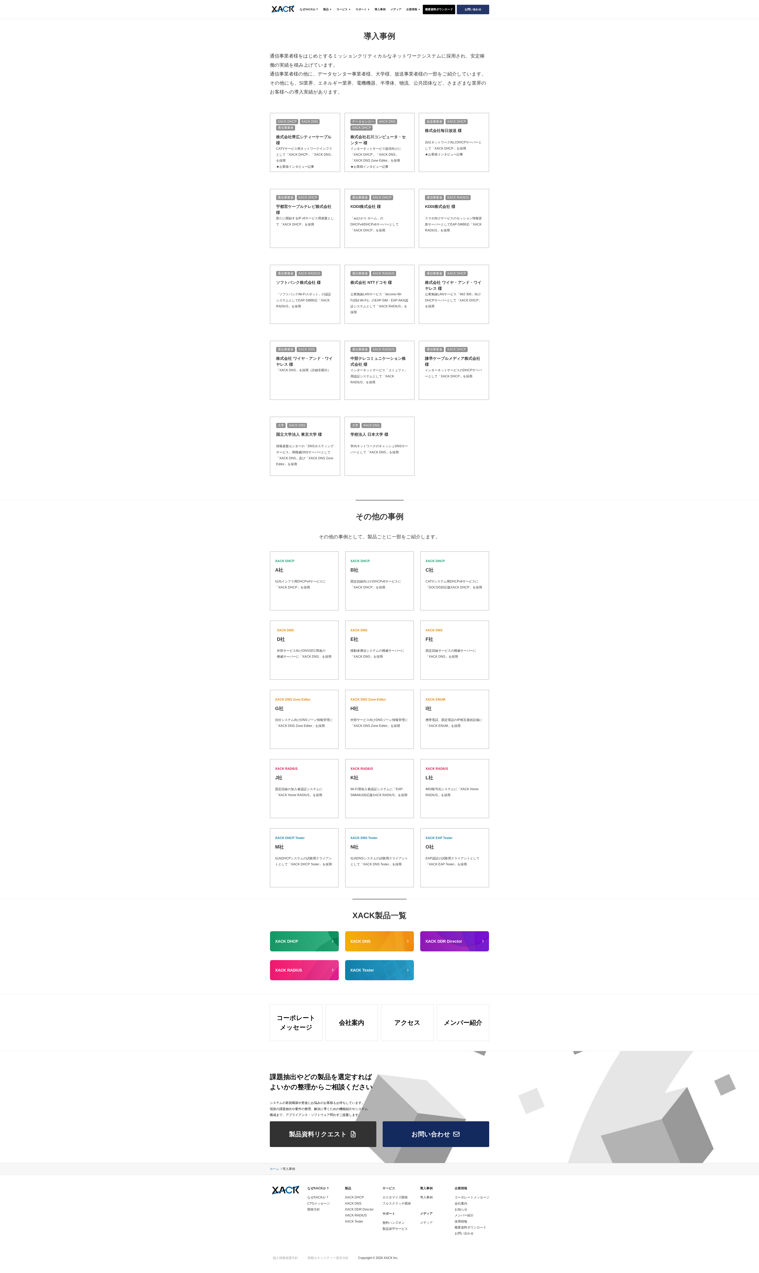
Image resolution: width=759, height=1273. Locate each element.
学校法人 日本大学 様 (369, 434)
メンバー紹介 (464, 1215)
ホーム (274, 1169)
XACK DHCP (354, 1197)
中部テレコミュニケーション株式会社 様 (378, 361)
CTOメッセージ (318, 1203)
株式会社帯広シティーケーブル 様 (303, 140)
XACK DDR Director (359, 1209)
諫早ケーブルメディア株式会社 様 (452, 361)
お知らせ (461, 1209)
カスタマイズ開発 (395, 1197)
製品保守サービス (395, 1228)
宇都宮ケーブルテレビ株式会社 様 (303, 209)
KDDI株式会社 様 (365, 206)
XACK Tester (354, 1221)
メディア (426, 1222)
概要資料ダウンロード (470, 1227)
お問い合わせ (464, 1233)
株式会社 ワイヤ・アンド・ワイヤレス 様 (453, 285)
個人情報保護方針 (285, 1258)
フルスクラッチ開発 (396, 1203)
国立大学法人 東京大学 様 (299, 434)
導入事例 (426, 1197)
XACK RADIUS (356, 1215)
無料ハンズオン (393, 1222)
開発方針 (313, 1209)
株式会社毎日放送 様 (443, 130)
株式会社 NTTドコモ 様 (371, 282)
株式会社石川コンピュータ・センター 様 (378, 140)
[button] (323, 1134)
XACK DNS (353, 1203)
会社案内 (461, 1203)
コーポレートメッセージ (472, 1197)
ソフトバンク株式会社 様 (298, 282)
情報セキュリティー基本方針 (328, 1258)
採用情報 (461, 1221)
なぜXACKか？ (318, 1197)
